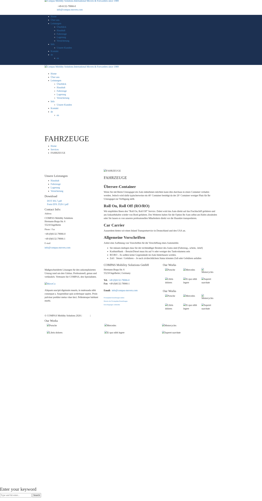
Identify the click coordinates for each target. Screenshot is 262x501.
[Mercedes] (184, 273)
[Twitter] (48, 304)
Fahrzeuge (56, 184)
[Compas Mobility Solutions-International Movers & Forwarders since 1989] (82, 2)
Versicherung (57, 191)
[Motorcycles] (202, 275)
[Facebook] (45, 280)
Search (36, 495)
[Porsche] (166, 273)
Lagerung (55, 187)
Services (55, 149)
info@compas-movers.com (70, 9)
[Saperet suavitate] (202, 286)
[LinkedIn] (55, 304)
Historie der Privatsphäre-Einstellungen (116, 301)
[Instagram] (53, 304)
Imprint (85, 315)
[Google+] (48, 280)
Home (54, 146)
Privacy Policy (98, 315)
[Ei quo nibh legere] (184, 286)
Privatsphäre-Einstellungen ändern (114, 298)
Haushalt (55, 180)
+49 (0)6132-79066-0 (119, 280)
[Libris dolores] (166, 286)
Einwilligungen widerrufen (112, 304)
